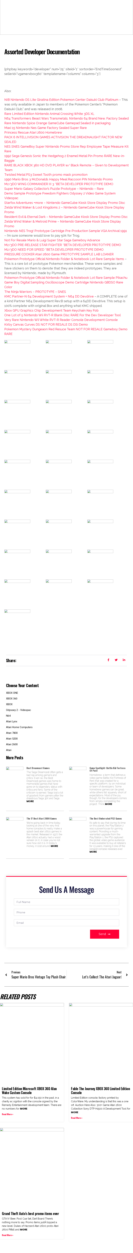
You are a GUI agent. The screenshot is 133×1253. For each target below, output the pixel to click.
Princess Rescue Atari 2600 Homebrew (33, 132)
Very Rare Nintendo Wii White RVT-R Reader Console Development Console (61, 320)
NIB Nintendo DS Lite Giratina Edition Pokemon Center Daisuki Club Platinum (61, 99)
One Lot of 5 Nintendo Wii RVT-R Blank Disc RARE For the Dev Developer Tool (62, 315)
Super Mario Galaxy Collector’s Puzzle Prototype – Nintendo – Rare (54, 188)
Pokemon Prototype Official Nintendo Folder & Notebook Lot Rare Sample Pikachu (65, 277)
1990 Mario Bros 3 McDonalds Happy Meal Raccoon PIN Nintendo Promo (58, 179)
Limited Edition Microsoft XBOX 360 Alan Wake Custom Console (29, 1090)
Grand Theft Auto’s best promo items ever (30, 1213)
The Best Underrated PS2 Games (106, 818)
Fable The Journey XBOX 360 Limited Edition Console (100, 1090)
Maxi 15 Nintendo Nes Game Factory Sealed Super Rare (45, 128)
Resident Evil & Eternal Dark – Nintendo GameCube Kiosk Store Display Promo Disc (66, 217)
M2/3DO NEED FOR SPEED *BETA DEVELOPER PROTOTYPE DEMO (54, 249)
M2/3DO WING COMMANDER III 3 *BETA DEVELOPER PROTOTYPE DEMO (58, 184)
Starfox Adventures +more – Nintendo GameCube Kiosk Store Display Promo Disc (64, 203)
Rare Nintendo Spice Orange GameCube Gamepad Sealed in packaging (57, 123)
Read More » (7, 1114)
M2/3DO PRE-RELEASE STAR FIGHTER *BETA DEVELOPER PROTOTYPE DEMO (62, 245)
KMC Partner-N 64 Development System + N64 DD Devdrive (49, 296)
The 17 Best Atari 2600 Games (41, 818)
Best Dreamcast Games (38, 768)
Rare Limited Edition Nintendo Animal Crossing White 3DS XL (49, 114)
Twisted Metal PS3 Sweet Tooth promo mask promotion (45, 174)
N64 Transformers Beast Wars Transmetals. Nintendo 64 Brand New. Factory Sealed (66, 118)
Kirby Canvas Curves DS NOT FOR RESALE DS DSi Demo (46, 324)
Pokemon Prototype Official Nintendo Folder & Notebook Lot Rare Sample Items (64, 259)
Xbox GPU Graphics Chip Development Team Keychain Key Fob (51, 310)
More (30, 801)
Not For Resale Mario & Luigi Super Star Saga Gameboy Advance (52, 240)
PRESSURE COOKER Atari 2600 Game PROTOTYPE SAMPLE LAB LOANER (59, 254)
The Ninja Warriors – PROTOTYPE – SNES (35, 292)
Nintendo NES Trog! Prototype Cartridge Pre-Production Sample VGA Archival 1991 (65, 231)
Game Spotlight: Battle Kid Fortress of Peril (108, 769)
